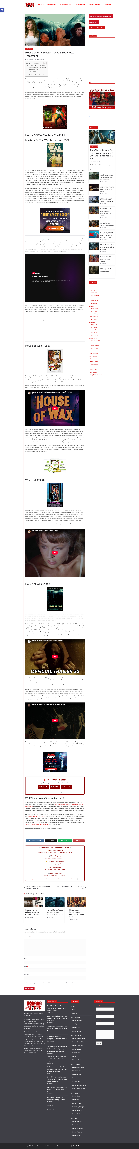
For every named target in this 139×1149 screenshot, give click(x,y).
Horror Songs (94, 146)
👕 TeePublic (54, 787)
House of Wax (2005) (33, 73)
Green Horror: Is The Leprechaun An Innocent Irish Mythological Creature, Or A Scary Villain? (107, 212)
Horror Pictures (94, 316)
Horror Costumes (94, 345)
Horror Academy (94, 4)
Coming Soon (93, 324)
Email (26, 966)
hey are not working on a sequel (36, 816)
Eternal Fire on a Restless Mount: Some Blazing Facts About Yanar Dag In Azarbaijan (107, 247)
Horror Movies (51, 4)
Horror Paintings (94, 314)
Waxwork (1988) (32, 71)
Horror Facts (93, 292)
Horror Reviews (77, 1020)
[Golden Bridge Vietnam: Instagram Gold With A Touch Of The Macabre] (94, 201)
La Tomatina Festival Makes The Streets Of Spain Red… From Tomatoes (106, 259)
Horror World (36, 1146)
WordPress (57, 1146)
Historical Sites (94, 364)
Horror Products (65, 4)
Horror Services (94, 298)
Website (26, 974)
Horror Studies (94, 300)
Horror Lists (29, 48)
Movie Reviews (94, 335)
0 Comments (41, 59)
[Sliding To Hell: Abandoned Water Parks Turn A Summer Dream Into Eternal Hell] (94, 177)
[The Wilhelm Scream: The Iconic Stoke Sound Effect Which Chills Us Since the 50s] (102, 137)
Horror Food (93, 311)
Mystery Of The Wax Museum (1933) (37, 67)
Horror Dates (93, 290)
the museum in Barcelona (32, 824)
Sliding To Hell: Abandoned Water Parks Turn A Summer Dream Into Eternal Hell (107, 176)
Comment (27, 937)
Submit (99, 1043)
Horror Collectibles (95, 343)
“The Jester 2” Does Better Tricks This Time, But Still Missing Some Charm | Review (107, 188)
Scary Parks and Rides (96, 374)
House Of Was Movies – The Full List (36, 66)
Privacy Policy (51, 1109)
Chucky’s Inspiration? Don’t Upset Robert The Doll (70, 887)
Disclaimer (50, 1105)
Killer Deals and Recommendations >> (100, 16)
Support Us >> (93, 22)
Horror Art (107, 4)
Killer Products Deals (78, 1060)
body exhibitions (44, 824)
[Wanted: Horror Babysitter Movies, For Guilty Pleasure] (33, 898)
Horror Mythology (95, 295)
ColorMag (49, 1146)
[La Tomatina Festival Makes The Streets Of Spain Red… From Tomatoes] (94, 260)
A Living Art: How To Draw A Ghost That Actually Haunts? (105, 270)
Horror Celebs (93, 327)
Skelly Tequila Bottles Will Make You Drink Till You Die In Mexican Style (107, 223)
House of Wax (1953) (33, 69)
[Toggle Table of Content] (44, 63)
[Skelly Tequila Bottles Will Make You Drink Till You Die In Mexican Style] (94, 225)
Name (26, 959)
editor (35, 59)
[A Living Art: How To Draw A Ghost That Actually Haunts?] (94, 271)
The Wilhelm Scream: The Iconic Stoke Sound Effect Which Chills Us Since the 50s (101, 154)
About (40, 4)
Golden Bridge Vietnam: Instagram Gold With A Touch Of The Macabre (106, 199)
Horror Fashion (94, 353)
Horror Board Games (95, 340)
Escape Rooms (94, 361)
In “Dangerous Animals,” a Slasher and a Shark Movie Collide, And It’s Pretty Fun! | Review (106, 235)
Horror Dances (94, 308)
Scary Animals (93, 303)
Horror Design (94, 348)
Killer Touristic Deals (78, 1089)
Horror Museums (94, 367)
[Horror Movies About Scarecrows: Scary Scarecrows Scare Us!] (55, 898)
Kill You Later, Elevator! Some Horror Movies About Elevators (76, 913)
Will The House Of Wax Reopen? (35, 75)
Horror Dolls (93, 351)
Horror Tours (93, 369)
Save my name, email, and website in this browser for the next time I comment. (49, 983)
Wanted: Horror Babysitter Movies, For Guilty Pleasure (32, 912)
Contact (74, 1009)
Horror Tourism (80, 4)
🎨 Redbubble (43, 787)
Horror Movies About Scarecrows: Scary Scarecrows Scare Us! (55, 912)
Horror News (93, 332)
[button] (2, 10)
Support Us (75, 1013)
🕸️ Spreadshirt (66, 787)
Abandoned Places (95, 359)
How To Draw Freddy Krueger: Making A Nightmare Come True (38, 887)
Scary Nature (93, 372)
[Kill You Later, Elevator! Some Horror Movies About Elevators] (76, 898)
